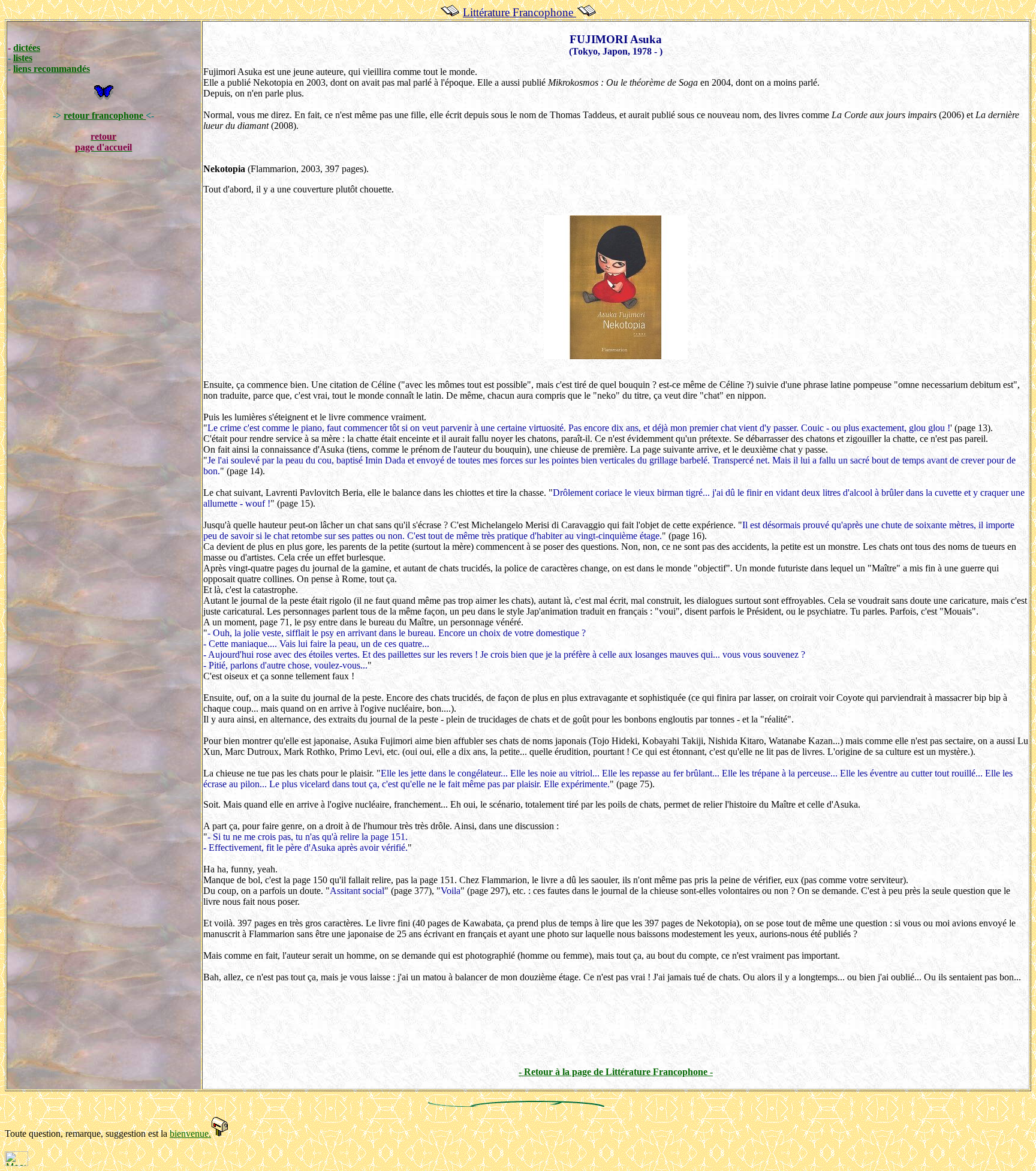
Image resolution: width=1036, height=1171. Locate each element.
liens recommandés (51, 69)
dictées (26, 48)
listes (22, 58)
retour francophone (105, 115)
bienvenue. (190, 1133)
